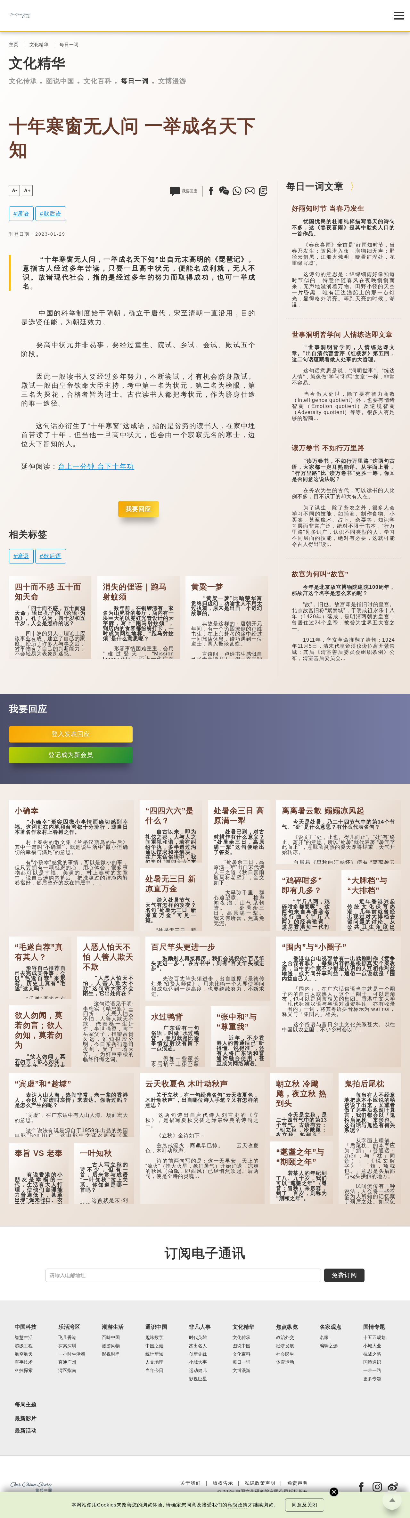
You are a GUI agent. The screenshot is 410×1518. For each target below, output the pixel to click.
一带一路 (372, 1370)
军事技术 (24, 1362)
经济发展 (285, 1345)
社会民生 (285, 1354)
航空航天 (24, 1354)
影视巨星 (198, 1378)
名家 (324, 1337)
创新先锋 (198, 1354)
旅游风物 (111, 1345)
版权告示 (223, 1483)
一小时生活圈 (71, 1354)
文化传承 (23, 81)
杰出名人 (198, 1345)
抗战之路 (372, 1354)
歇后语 (52, 213)
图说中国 (60, 81)
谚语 (23, 213)
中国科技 (26, 1327)
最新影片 (26, 1419)
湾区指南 (67, 1370)
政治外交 (285, 1337)
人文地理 (154, 1362)
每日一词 (69, 44)
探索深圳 (67, 1345)
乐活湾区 (69, 1327)
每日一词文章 (315, 186)
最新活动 (26, 1431)
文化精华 (39, 44)
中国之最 (154, 1345)
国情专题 (374, 1327)
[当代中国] (189, 15)
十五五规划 (374, 1337)
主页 (14, 44)
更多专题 (372, 1378)
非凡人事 (200, 1327)
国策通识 (372, 1362)
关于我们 (190, 1483)
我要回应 (138, 509)
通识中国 (156, 1327)
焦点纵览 (287, 1327)
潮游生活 (113, 1327)
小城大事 (198, 1362)
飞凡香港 (67, 1337)
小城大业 (372, 1345)
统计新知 (154, 1354)
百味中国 (111, 1337)
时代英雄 (198, 1337)
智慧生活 (24, 1337)
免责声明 (297, 1483)
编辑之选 (329, 1345)
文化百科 (98, 81)
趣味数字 (154, 1337)
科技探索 (24, 1370)
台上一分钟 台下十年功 (96, 466)
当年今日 (154, 1370)
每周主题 (26, 1404)
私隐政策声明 (260, 1483)
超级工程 (24, 1345)
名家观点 (330, 1327)
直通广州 (67, 1362)
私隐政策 (237, 1504)
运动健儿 (198, 1370)
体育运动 (285, 1362)
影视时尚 (111, 1354)
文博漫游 (172, 81)
